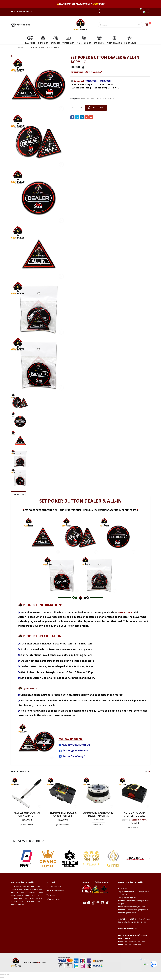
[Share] (5, 974)
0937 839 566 (105, 81)
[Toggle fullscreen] (3, 974)
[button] (145, 771)
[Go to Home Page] (11, 47)
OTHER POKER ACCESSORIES (104, 98)
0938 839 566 (22, 24)
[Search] (139, 24)
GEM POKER (21, 11)
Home (13, 11)
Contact (29, 11)
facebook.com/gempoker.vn (137, 910)
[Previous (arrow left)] (1, 977)
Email (91, 117)
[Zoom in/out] (1, 974)
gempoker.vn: (31, 688)
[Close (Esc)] (8, 974)
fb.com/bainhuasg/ (73, 756)
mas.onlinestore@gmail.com (134, 907)
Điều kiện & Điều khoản (55, 891)
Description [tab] (18, 494)
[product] (27, 793)
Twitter (77, 117)
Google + (87, 117)
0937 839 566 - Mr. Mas (132, 944)
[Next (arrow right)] (3, 977)
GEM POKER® (29, 962)
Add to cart (97, 107)
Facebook (72, 117)
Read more (99, 825)
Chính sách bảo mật (54, 886)
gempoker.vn (131, 913)
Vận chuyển (51, 895)
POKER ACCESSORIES (86, 98)
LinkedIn (82, 117)
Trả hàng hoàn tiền (54, 899)
